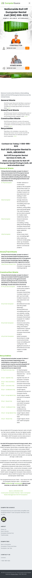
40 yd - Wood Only (6, 419)
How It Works (5, 531)
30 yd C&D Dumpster (7, 323)
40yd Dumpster (5, 234)
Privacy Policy (14, 574)
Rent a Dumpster (25, 493)
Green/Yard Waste (8, 252)
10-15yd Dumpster (6, 182)
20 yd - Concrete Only (7, 385)
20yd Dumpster (5, 200)
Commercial (18, 483)
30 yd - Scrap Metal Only (8, 395)
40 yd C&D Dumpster (7, 336)
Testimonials (4, 535)
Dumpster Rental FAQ (7, 533)
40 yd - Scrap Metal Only (8, 413)
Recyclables (5, 355)
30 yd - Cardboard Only (8, 389)
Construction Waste (9, 272)
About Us (3, 529)
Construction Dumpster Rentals (10, 493)
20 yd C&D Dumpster (7, 304)
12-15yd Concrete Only (7, 370)
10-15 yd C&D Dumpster (8, 286)
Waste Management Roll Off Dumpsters (15, 495)
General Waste (7, 168)
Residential (8, 483)
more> (9, 108)
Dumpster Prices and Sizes (8, 546)
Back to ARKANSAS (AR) (16, 491)
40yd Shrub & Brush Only (8, 264)
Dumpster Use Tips (6, 548)
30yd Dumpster (5, 219)
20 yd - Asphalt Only (7, 378)
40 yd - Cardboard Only (8, 407)
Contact (3, 557)
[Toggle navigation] (29, 3)
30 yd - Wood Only (6, 401)
